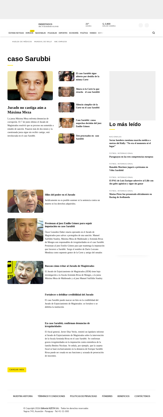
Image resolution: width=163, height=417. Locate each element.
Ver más (132, 141)
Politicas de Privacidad (83, 396)
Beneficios (123, 396)
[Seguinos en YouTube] (129, 24)
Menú (153, 25)
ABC (16, 24)
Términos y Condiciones (51, 396)
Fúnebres (107, 396)
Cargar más (17, 370)
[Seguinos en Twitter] (125, 24)
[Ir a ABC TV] (122, 32)
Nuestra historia (23, 396)
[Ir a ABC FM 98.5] (144, 32)
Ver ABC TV (54, 25)
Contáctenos (142, 396)
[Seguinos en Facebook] (120, 24)
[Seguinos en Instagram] (134, 24)
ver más (86, 25)
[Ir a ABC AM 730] (131, 32)
